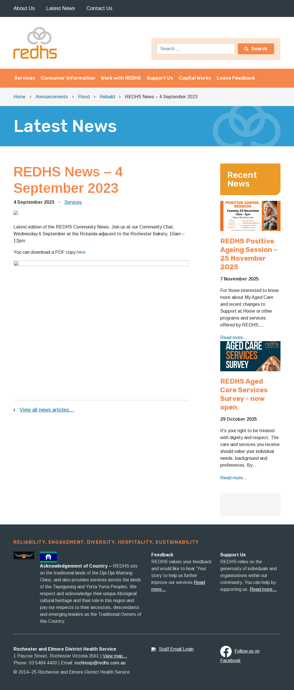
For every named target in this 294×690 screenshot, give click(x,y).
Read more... (233, 337)
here (81, 252)
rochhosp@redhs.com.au (100, 662)
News (60, 8)
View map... (115, 656)
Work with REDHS (121, 78)
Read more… (263, 589)
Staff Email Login (176, 649)
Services (24, 78)
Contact (99, 8)
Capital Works (195, 78)
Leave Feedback (236, 78)
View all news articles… (47, 410)
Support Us (160, 78)
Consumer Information (68, 78)
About (24, 8)
